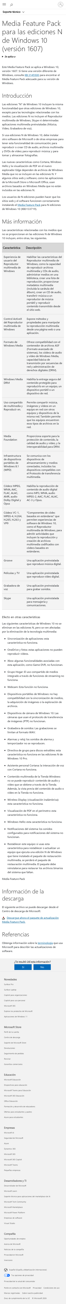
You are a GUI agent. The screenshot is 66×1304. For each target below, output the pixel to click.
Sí (23, 967)
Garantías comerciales (13, 1064)
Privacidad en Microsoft (13, 1254)
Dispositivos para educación (15, 1085)
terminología (45, 943)
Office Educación (11, 1101)
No (42, 967)
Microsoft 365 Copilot (13, 1159)
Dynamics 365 (10, 1148)
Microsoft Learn (10, 1191)
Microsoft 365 (9, 1006)
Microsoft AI (9, 1132)
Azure (6, 1143)
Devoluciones (9, 1048)
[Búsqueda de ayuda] (12, 4)
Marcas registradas (12, 1293)
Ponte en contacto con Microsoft (17, 1288)
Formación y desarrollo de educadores (19, 1106)
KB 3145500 (32, 75)
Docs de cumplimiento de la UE (17, 1298)
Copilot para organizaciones (15, 995)
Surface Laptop (10, 989)
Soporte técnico (12, 11)
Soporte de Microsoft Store (15, 1042)
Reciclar (7, 1059)
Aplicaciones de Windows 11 (15, 1016)
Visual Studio (9, 1223)
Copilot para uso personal (14, 1000)
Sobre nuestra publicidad (32, 1293)
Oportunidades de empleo (14, 1238)
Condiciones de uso (51, 1288)
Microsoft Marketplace (13, 1207)
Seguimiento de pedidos (14, 1053)
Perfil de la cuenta (11, 1032)
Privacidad (37, 1288)
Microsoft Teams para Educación (17, 1090)
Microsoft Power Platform (14, 1212)
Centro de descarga (12, 1037)
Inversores (8, 1260)
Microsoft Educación (12, 1079)
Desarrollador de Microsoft (15, 1185)
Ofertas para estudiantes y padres (18, 1112)
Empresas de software (13, 1218)
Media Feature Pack (29, 205)
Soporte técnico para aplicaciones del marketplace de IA (27, 1196)
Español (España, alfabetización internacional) (28, 1269)
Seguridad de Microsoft (13, 1138)
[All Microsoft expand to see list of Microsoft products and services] (4, 5)
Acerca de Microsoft (12, 1244)
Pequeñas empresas (12, 1170)
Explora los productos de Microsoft (18, 1011)
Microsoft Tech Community (15, 1201)
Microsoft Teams (11, 1165)
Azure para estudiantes (13, 1117)
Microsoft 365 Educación (14, 1095)
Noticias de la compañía (14, 1249)
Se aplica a (10, 56)
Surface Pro (8, 984)
